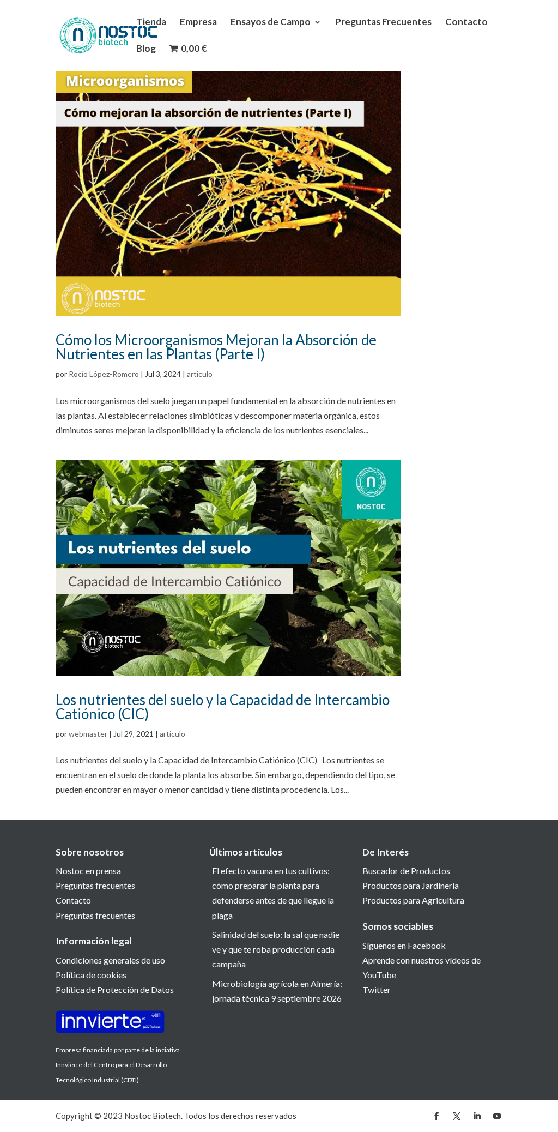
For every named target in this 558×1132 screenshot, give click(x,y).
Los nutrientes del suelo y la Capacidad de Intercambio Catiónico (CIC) (223, 706)
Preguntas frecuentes (95, 885)
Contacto (466, 22)
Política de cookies (91, 975)
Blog (146, 49)
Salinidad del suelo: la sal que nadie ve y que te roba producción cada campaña (275, 949)
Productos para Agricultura (413, 900)
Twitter (376, 989)
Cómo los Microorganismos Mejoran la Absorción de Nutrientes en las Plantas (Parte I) (216, 347)
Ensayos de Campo (271, 22)
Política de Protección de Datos (115, 989)
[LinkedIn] (477, 1116)
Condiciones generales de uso (110, 960)
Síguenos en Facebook (404, 945)
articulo (200, 373)
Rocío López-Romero (104, 373)
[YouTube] (497, 1116)
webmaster (88, 733)
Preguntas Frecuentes (383, 22)
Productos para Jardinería (410, 885)
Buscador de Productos (406, 870)
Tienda (151, 22)
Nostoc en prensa (88, 870)
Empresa (198, 22)
